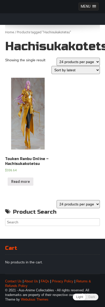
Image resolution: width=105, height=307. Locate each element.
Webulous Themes (34, 299)
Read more (20, 182)
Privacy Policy (62, 281)
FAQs (45, 281)
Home (9, 32)
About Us (31, 281)
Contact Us (13, 281)
